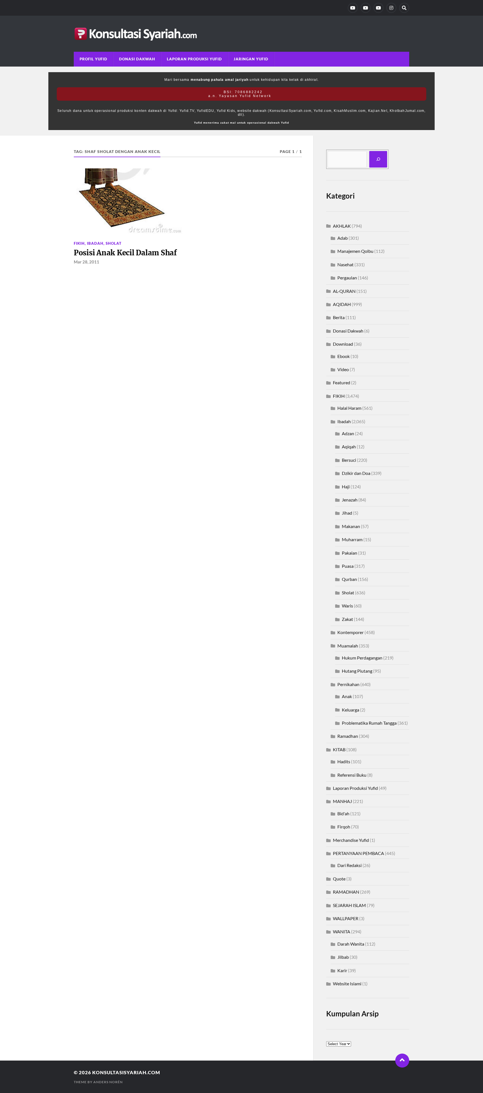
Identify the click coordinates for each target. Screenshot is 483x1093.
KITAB (339, 749)
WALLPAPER (345, 918)
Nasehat (345, 264)
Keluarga (350, 709)
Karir (342, 970)
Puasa (348, 566)
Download (343, 344)
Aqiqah (349, 446)
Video (343, 369)
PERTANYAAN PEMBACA (358, 853)
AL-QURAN (344, 291)
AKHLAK (342, 226)
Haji (346, 486)
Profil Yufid (93, 59)
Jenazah (349, 499)
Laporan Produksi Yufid (194, 59)
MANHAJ (342, 801)
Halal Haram (349, 408)
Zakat (347, 619)
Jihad (347, 512)
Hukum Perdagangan (362, 657)
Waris (347, 605)
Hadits (343, 761)
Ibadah (95, 243)
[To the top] (402, 1061)
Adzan (348, 433)
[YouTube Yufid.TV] (353, 8)
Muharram (352, 539)
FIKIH (79, 243)
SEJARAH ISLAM (349, 905)
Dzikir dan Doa (356, 473)
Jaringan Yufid (251, 59)
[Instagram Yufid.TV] (391, 8)
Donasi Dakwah (137, 59)
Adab (342, 238)
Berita (339, 317)
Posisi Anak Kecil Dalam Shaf (125, 252)
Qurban (349, 579)
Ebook (343, 356)
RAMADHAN (346, 891)
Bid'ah (343, 813)
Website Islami (347, 983)
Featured (341, 382)
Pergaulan (347, 277)
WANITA (341, 931)
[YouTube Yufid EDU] (366, 8)
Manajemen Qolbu (355, 251)
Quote (339, 878)
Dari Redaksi (349, 865)
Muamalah (347, 645)
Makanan (351, 526)
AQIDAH (342, 304)
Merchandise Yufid (351, 840)
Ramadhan (347, 736)
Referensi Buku (351, 775)
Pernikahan (348, 684)
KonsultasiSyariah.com (126, 1072)
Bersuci (349, 460)
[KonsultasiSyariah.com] (241, 34)
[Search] (404, 8)
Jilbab (343, 957)
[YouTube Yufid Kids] (378, 8)
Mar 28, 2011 (86, 261)
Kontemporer (350, 632)
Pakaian (349, 552)
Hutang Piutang (357, 670)
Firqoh (343, 826)
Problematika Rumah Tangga (369, 722)
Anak (347, 696)
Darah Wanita (350, 943)
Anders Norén (108, 1082)
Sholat (114, 243)
